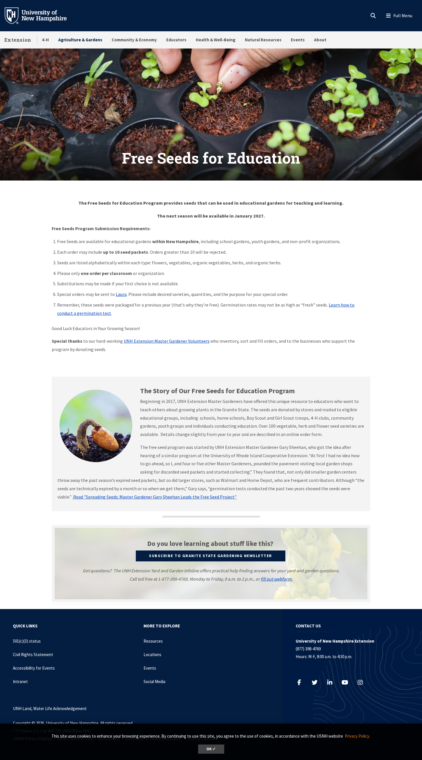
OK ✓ (211, 749)
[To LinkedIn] (332, 682)
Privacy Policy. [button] (357, 736)
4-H (45, 39)
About (320, 39)
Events (298, 39)
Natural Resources (263, 39)
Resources (153, 641)
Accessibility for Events (34, 668)
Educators (176, 39)
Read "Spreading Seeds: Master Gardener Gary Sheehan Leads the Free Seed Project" (154, 497)
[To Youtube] (347, 682)
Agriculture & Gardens (80, 39)
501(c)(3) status (27, 641)
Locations (152, 654)
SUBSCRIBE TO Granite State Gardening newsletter (210, 555)
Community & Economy (134, 39)
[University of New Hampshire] (40, 15)
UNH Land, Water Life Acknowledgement (50, 708)
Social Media (154, 681)
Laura (121, 294)
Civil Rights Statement (33, 654)
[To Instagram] (363, 682)
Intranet (20, 681)
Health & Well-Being (215, 39)
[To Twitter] (317, 682)
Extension (17, 39)
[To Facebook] (302, 682)
